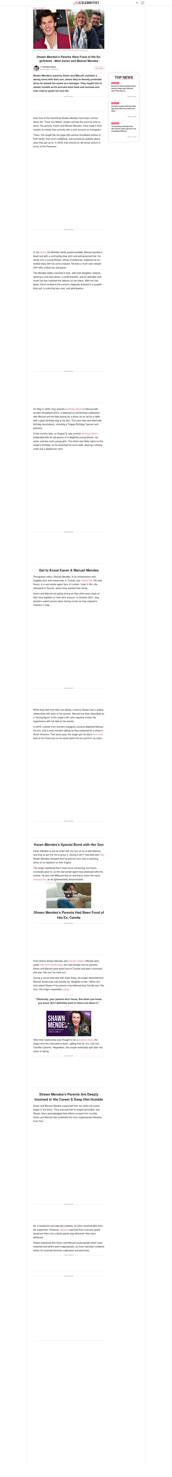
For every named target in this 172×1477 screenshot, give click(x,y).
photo (43, 252)
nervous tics (39, 879)
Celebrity (41, 8)
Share (101, 68)
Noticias (64, 1229)
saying (65, 989)
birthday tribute (74, 409)
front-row (97, 734)
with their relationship (51, 964)
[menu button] (142, 3)
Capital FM (86, 580)
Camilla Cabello (76, 961)
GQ (102, 854)
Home (35, 8)
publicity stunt (85, 1039)
